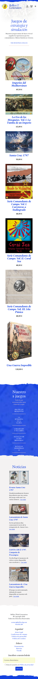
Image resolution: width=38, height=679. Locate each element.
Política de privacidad (19, 636)
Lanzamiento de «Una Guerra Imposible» (18, 585)
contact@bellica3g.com (19, 622)
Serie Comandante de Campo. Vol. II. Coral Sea (19, 258)
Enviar (19, 669)
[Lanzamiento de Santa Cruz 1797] (19, 509)
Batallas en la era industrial (19, 438)
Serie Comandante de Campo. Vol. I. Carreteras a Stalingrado (19, 205)
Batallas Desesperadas (19, 448)
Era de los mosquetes (19, 410)
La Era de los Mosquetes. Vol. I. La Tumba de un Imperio (19, 120)
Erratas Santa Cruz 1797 (17, 489)
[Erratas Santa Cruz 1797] (19, 478)
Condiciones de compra (19, 634)
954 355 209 (19, 624)
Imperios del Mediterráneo (19, 84)
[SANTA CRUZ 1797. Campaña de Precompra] (19, 540)
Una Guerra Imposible (19, 365)
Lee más (23, 499)
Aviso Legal (19, 632)
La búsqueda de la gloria (19, 420)
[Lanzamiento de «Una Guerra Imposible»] (19, 574)
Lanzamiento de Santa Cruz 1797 (18, 518)
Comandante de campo (19, 430)
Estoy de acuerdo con (19, 665)
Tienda (19, 650)
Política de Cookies (19, 638)
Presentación (19, 646)
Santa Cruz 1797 (19, 155)
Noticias (19, 648)
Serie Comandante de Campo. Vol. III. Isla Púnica (19, 309)
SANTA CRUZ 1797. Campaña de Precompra (17, 552)
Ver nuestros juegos (19, 43)
